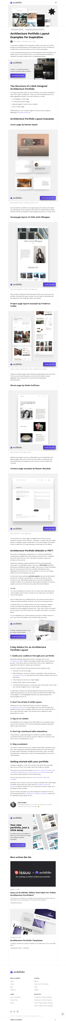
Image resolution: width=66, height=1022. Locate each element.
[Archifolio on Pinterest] (11, 1012)
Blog (11, 987)
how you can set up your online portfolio (37, 772)
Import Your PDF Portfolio (41, 984)
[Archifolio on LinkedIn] (18, 1012)
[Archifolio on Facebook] (14, 1012)
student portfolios (24, 112)
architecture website (16, 661)
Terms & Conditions (15, 997)
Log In (36, 987)
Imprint (12, 1003)
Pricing (12, 984)
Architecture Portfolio (17, 29)
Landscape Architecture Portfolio (35, 29)
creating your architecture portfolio (36, 793)
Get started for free (18, 75)
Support (36, 989)
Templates (26, 948)
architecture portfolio (17, 707)
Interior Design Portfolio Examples (43, 1003)
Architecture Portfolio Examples (43, 997)
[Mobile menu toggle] (56, 3)
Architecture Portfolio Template (43, 1000)
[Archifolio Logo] (33, 972)
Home (11, 981)
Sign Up (36, 981)
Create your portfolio (47, 198)
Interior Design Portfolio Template (43, 1005)
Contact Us (13, 989)
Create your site (49, 284)
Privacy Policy (14, 1000)
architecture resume (19, 675)
